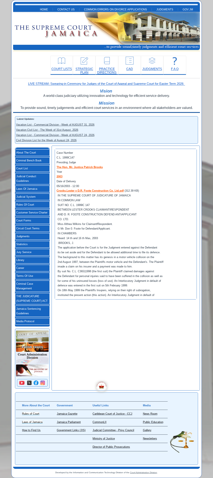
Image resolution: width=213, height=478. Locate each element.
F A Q (175, 69)
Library (20, 260)
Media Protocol (25, 321)
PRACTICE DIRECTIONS (106, 70)
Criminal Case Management (24, 286)
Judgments (164, 9)
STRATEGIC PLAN (84, 70)
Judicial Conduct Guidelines (26, 178)
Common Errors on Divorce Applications (115, 9)
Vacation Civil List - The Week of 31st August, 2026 (47, 129)
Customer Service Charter (31, 212)
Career (20, 268)
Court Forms (23, 220)
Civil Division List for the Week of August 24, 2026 (46, 140)
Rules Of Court (25, 204)
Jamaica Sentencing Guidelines (28, 311)
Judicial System (26, 196)
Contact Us (66, 9)
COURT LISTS (61, 69)
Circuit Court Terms (28, 228)
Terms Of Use (24, 276)
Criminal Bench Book (29, 160)
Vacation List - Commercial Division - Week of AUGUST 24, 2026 (55, 135)
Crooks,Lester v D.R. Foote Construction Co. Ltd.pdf (90, 190)
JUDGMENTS (152, 69)
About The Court (26, 152)
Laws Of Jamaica (26, 188)
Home (44, 9)
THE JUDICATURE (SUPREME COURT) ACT (32, 298)
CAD (129, 69)
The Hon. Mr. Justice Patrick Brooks (80, 167)
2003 (59, 176)
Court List (22, 168)
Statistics (22, 244)
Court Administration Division (143, 472)
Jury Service (23, 252)
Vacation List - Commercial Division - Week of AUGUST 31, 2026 (55, 124)
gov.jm (188, 9)
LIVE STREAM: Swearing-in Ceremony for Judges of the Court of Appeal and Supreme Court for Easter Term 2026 (106, 83)
